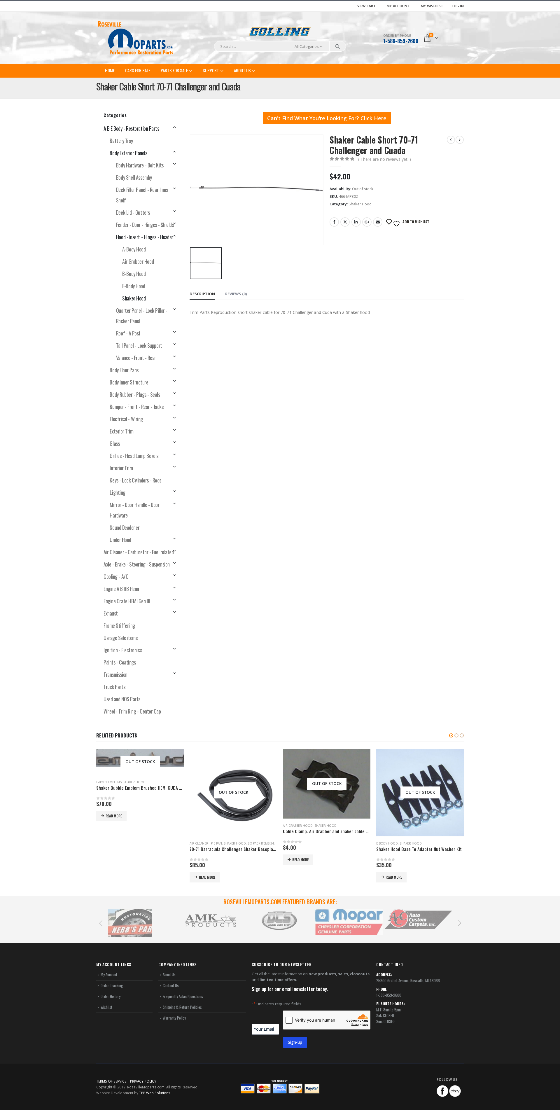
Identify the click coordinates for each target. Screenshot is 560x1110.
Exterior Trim (121, 431)
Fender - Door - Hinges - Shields (145, 224)
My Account (398, 6)
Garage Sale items (120, 637)
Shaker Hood (360, 204)
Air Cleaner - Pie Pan (206, 843)
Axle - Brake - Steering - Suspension (137, 564)
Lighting (117, 492)
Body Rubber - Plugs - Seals (135, 394)
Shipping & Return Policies (182, 1007)
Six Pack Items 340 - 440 (266, 843)
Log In (458, 6)
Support (211, 70)
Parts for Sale (174, 70)
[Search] (338, 46)
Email (377, 222)
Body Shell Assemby (134, 177)
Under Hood (120, 539)
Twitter (345, 222)
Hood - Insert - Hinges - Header (144, 237)
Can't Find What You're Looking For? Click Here (326, 118)
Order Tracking (112, 985)
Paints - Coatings (120, 662)
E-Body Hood (133, 286)
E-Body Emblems (109, 782)
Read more (114, 815)
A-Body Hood (134, 249)
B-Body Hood (134, 273)
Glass (115, 443)
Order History (110, 996)
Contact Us (171, 985)
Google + (367, 222)
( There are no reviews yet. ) (384, 159)
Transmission (115, 674)
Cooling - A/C (116, 576)
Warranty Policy (174, 1018)
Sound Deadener (124, 527)
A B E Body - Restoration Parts (131, 128)
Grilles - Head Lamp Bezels (134, 455)
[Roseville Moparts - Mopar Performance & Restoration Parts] (135, 38)
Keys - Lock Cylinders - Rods (135, 480)
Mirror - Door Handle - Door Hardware (134, 510)
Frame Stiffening (119, 625)
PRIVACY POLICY (143, 1081)
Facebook (334, 222)
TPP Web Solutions (154, 1092)
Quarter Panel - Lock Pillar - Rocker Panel (141, 316)
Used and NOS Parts (122, 699)
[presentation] (100, 922)
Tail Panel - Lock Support (139, 345)
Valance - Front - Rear (136, 357)
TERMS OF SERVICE (111, 1081)
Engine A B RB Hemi (121, 588)
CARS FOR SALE (137, 70)
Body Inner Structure (129, 382)
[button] (451, 735)
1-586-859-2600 (401, 41)
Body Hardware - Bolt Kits (140, 165)
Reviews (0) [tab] (236, 293)
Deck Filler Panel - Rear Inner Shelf (142, 195)
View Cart (366, 6)
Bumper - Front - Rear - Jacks (136, 406)
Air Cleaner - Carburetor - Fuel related (139, 552)
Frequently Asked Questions (183, 996)
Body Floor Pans (124, 370)
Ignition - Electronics (123, 650)
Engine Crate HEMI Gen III (127, 601)
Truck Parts (114, 687)
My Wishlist (432, 6)
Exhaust (111, 613)
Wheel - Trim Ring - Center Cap (132, 711)
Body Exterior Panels (128, 153)
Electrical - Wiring (126, 419)
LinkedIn (356, 222)
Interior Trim (121, 468)
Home (110, 70)
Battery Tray (121, 140)
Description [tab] (202, 293)
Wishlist (106, 1007)
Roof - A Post (128, 333)
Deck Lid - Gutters (133, 212)
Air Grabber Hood (138, 261)
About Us (242, 70)
